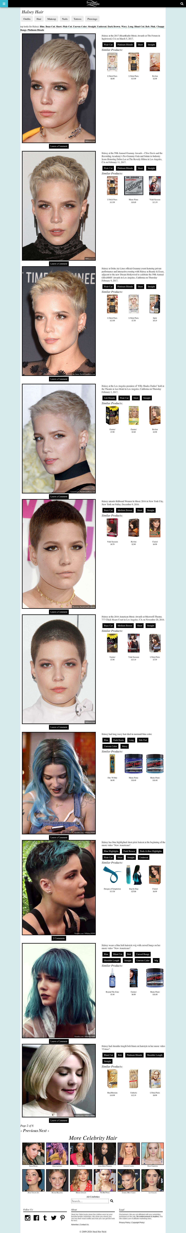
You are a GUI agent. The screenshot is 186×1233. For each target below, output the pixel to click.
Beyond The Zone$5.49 (112, 993)
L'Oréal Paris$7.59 (134, 319)
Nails (65, 19)
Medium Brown (125, 510)
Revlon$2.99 (155, 77)
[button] (4, 3)
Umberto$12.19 (133, 1094)
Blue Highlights (111, 851)
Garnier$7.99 (112, 430)
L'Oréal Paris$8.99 (155, 1094)
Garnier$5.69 (133, 430)
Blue (42, 26)
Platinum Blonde (36, 30)
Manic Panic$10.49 (133, 200)
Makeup (51, 19)
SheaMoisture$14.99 (112, 1094)
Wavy (124, 26)
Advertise (75, 1225)
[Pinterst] (62, 1222)
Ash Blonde (109, 398)
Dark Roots (118, 740)
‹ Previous (29, 1130)
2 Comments (59, 938)
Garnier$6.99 (133, 993)
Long (130, 26)
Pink (153, 26)
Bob (147, 26)
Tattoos (77, 19)
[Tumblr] (45, 1222)
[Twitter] (53, 1222)
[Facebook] (36, 1222)
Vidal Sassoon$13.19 (155, 200)
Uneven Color (80, 26)
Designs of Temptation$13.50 (112, 890)
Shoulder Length (111, 960)
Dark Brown (114, 26)
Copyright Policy (138, 1223)
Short (59, 26)
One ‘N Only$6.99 (112, 779)
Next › (44, 1130)
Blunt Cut (139, 26)
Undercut (102, 26)
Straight (92, 26)
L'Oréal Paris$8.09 (112, 77)
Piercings (92, 19)
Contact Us (84, 1225)
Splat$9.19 (155, 319)
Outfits (27, 19)
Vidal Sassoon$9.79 (112, 543)
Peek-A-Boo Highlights (151, 851)
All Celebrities (93, 1196)
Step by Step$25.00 (133, 890)
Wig (156, 960)
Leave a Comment (58, 146)
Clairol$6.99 (155, 543)
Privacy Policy (124, 1223)
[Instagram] (27, 1222)
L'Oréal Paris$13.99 (134, 77)
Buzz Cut (50, 26)
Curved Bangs (142, 954)
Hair (39, 19)
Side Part (143, 740)
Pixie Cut (67, 26)
